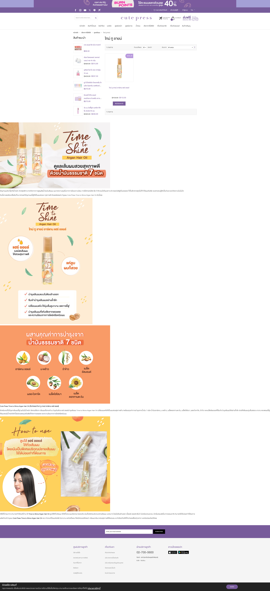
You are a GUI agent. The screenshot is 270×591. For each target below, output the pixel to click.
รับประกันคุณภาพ (110, 573)
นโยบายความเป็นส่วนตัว (111, 558)
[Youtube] (85, 10)
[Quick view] (130, 79)
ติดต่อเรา (75, 568)
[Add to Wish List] (130, 74)
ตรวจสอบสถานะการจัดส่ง (80, 558)
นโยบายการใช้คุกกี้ (94, 588)
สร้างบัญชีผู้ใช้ (174, 10)
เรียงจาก (164, 47)
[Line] (94, 10)
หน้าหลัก (76, 32)
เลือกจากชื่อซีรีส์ (86, 32)
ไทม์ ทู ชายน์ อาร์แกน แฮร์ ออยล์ (119, 87)
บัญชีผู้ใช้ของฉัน (77, 573)
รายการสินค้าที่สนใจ (161, 10)
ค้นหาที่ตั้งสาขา (77, 563)
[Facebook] (75, 10)
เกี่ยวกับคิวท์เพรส (110, 552)
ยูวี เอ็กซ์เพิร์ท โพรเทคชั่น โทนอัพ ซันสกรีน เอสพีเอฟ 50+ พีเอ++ (93, 85)
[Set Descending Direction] (195, 47)
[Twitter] (89, 10)
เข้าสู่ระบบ (185, 10)
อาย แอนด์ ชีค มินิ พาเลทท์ (92, 44)
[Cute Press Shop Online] (136, 18)
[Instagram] (80, 10)
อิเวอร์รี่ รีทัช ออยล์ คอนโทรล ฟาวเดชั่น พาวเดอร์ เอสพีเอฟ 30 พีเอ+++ (92, 98)
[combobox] (86, 18)
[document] (135, 587)
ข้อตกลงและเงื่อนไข (110, 568)
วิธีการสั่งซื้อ (76, 552)
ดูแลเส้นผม (97, 32)
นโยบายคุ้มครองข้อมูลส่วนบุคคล (114, 563)
